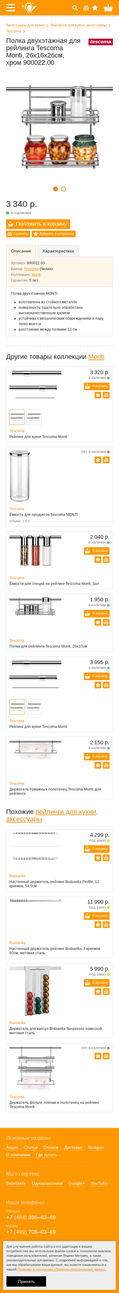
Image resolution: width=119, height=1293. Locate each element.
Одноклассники (47, 1183)
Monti (36, 275)
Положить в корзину (41, 224)
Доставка (73, 1147)
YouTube (99, 1183)
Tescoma (13, 31)
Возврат (96, 1147)
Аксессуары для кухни (25, 25)
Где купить (46, 1154)
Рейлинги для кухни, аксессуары (78, 25)
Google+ (76, 1183)
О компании (18, 1154)
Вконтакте (16, 1183)
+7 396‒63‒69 (31, 1217)
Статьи (31, 1147)
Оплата (50, 1147)
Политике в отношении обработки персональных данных (61, 1269)
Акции (12, 1147)
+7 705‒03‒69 (31, 1232)
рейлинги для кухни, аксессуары (52, 815)
